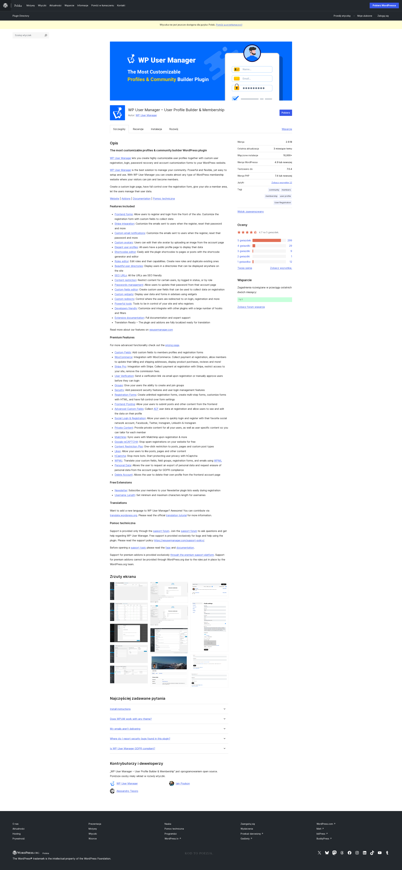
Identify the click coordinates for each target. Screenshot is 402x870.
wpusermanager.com (161, 329)
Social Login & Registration (130, 418)
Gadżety (246, 838)
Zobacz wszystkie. (281, 268)
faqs (168, 547)
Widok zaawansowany (250, 211)
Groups (119, 385)
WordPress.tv (173, 838)
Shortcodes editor (125, 251)
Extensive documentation (129, 317)
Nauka (168, 823)
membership (271, 196)
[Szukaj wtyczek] (46, 35)
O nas (16, 823)
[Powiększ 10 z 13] (224, 586)
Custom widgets (124, 294)
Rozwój (173, 129)
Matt (320, 828)
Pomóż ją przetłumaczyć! (229, 24)
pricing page (172, 345)
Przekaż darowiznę (252, 833)
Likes (118, 451)
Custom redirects (124, 298)
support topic (138, 547)
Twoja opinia (244, 268)
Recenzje (138, 129)
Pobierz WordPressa (384, 5)
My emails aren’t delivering (125, 728)
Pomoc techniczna (164, 198)
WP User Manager (146, 115)
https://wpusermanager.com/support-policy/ (179, 540)
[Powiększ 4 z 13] (143, 649)
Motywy (93, 828)
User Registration (282, 202)
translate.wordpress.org (123, 515)
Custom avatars (124, 242)
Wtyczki (93, 833)
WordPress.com (326, 823)
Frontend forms (124, 214)
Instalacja (156, 129)
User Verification (124, 375)
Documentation (142, 198)
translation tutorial (176, 515)
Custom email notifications (130, 233)
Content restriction (125, 280)
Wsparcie (287, 129)
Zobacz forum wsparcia (251, 306)
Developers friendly (126, 308)
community (274, 190)
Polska (46, 853)
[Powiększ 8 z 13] (183, 632)
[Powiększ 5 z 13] (143, 669)
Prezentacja (95, 823)
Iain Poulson (183, 783)
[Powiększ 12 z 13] (224, 658)
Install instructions (120, 709)
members (286, 190)
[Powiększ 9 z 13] (183, 660)
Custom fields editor (126, 289)
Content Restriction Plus (129, 446)
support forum (161, 531)
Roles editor (122, 261)
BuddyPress (324, 838)
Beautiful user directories (129, 266)
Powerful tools (123, 303)
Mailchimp (120, 437)
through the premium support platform (192, 554)
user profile (285, 196)
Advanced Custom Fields (129, 408)
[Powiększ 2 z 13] (143, 606)
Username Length (125, 495)
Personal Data (123, 465)
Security (119, 390)
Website (114, 198)
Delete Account (124, 474)
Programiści (171, 833)
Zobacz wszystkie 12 (282, 182)
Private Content (124, 427)
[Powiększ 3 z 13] (143, 627)
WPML (118, 460)
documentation (185, 547)
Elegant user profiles (126, 247)
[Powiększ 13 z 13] (224, 677)
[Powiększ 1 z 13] (143, 586)
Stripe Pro (120, 366)
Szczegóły (119, 129)
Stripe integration (124, 223)
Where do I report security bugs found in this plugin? (140, 738)
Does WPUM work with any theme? (131, 718)
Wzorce (93, 838)
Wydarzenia (247, 828)
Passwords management (129, 284)
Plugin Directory (21, 15)
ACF (156, 408)
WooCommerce (123, 357)
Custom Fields (123, 352)
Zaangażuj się (248, 823)
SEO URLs (121, 275)
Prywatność (19, 838)
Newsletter (121, 490)
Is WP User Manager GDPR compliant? (132, 748)
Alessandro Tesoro (127, 791)
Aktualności (18, 828)
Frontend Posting (125, 404)
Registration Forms (125, 394)
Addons (126, 198)
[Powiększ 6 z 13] (183, 586)
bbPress (322, 833)
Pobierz (286, 112)
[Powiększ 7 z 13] (183, 609)
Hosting (17, 833)
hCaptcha (120, 455)
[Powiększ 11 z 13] (224, 605)
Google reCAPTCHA (126, 441)
